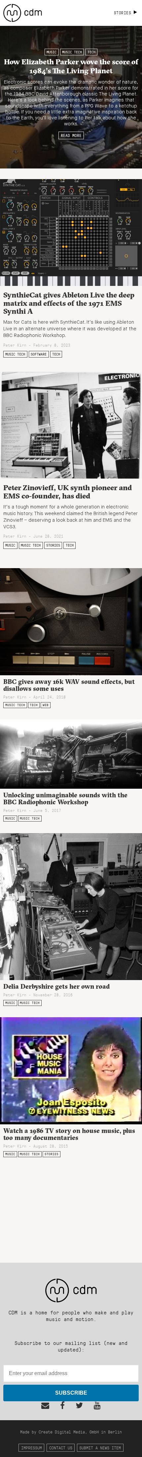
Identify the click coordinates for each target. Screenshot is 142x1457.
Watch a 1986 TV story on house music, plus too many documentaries (69, 1134)
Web (46, 705)
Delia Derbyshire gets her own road (56, 986)
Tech (91, 52)
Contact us (60, 1447)
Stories (53, 545)
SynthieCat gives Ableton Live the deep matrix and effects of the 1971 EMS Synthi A (68, 303)
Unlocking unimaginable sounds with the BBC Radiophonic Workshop (65, 798)
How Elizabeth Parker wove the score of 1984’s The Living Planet (71, 66)
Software (39, 354)
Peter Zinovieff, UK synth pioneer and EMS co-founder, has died (67, 491)
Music (51, 52)
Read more (71, 135)
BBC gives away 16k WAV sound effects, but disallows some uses (69, 685)
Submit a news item (100, 1447)
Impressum (31, 1447)
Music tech (72, 52)
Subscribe (71, 1393)
